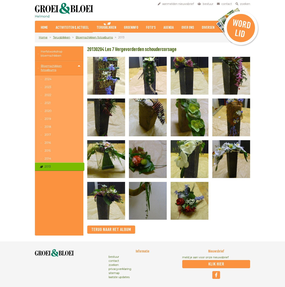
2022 (48, 95)
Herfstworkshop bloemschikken (51, 53)
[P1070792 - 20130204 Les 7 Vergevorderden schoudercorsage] (189, 201)
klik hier (216, 264)
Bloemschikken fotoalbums (94, 37)
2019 (48, 119)
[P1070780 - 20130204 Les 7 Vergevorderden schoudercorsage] (189, 117)
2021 (48, 103)
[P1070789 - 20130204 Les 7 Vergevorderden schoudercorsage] (106, 201)
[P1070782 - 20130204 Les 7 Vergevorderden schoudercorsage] (231, 117)
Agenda (168, 28)
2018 (48, 127)
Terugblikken (106, 28)
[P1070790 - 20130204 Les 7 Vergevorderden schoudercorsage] (148, 201)
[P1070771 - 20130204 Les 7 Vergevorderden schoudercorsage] (106, 76)
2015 (48, 150)
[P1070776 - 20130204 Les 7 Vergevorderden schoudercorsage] (231, 76)
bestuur (114, 256)
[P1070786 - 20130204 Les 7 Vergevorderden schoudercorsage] (189, 159)
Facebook (216, 275)
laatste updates (119, 277)
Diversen (208, 28)
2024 (48, 79)
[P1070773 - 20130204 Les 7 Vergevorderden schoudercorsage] (148, 76)
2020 (48, 111)
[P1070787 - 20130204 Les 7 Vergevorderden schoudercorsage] (231, 159)
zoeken (114, 265)
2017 (48, 135)
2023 (48, 87)
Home (44, 28)
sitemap (114, 273)
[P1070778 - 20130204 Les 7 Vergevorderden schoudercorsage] (106, 117)
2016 (48, 142)
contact (114, 261)
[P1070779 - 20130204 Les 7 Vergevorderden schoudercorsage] (148, 117)
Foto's (151, 28)
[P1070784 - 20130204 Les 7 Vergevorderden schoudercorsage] (106, 159)
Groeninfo (131, 28)
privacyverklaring (120, 269)
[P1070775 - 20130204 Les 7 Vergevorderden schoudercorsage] (189, 76)
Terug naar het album (111, 229)
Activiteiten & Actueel (72, 28)
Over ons (187, 28)
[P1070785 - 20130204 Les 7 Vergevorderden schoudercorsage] (148, 159)
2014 (48, 158)
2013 (48, 166)
